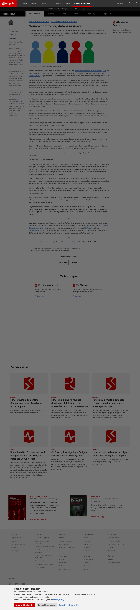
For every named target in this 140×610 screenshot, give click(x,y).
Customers (44, 3)
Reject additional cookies (47, 605)
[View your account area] (136, 3)
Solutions (34, 3)
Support (67, 3)
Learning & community (82, 3)
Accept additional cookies (24, 605)
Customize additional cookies (69, 605)
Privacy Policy (58, 600)
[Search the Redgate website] (130, 3)
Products (24, 3)
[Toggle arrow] (124, 3)
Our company (56, 3)
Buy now (120, 3)
